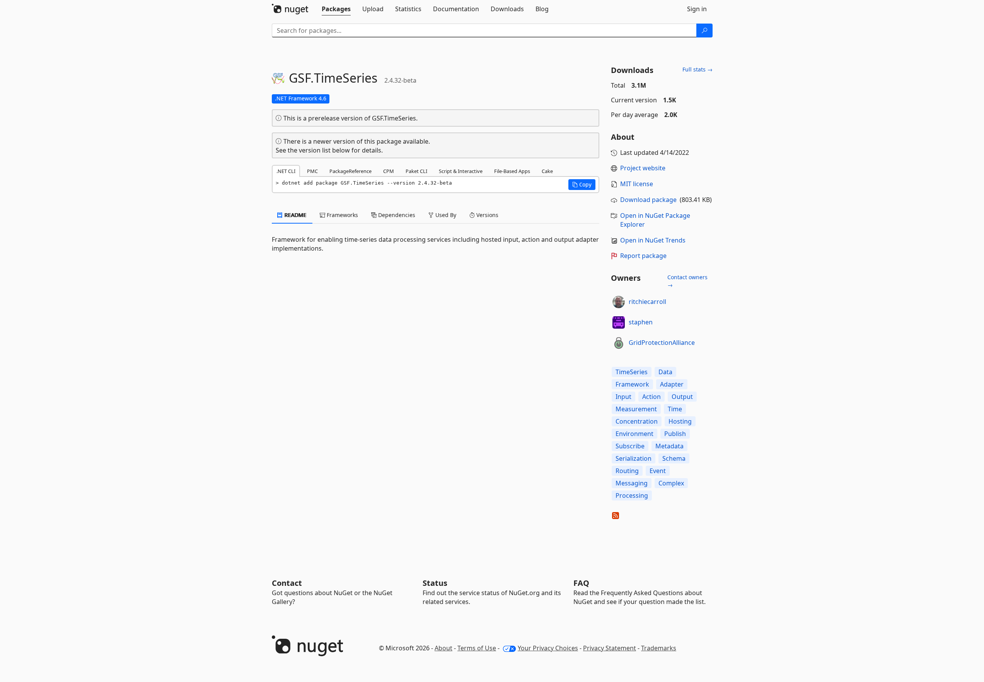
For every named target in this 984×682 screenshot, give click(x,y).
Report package (643, 255)
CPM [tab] (388, 171)
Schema (674, 458)
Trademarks (658, 648)
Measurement (636, 409)
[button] (581, 184)
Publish (675, 433)
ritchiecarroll (647, 301)
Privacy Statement (609, 648)
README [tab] (295, 215)
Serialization (633, 458)
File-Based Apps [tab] (512, 171)
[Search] (704, 30)
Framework (632, 384)
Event (658, 471)
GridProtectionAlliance (662, 342)
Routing (627, 471)
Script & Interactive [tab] (461, 171)
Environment (634, 433)
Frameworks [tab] (341, 215)
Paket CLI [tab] (416, 171)
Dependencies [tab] (396, 215)
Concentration (637, 421)
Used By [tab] (445, 215)
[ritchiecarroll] (619, 302)
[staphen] (619, 322)
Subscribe (630, 446)
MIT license (636, 184)
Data (665, 372)
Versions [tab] (486, 215)
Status (435, 583)
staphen (641, 322)
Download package (648, 199)
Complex (671, 483)
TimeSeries (632, 372)
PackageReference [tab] (350, 171)
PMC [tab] (312, 171)
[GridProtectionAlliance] (619, 343)
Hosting (680, 421)
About (443, 648)
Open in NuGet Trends (653, 240)
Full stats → (697, 69)
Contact (287, 583)
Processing (632, 495)
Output (682, 396)
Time (675, 409)
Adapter (672, 384)
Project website (642, 168)
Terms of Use (476, 648)
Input (623, 396)
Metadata (669, 446)
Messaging (632, 483)
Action (651, 396)
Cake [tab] (547, 171)
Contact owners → (687, 280)
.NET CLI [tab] (285, 171)
